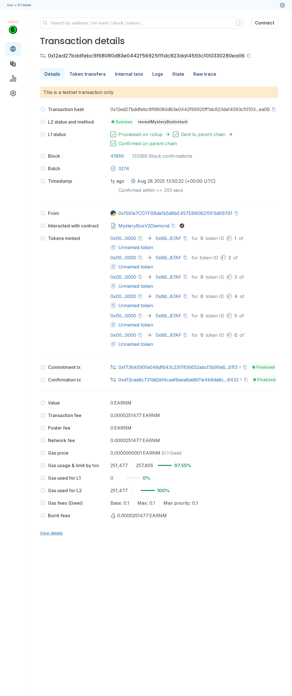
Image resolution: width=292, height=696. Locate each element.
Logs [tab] (157, 74)
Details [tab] (52, 74)
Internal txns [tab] (129, 74)
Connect (264, 23)
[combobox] (133, 181)
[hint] (43, 109)
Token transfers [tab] (87, 74)
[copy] (250, 56)
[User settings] (282, 5)
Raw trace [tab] (204, 74)
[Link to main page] (13, 29)
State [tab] (178, 74)
